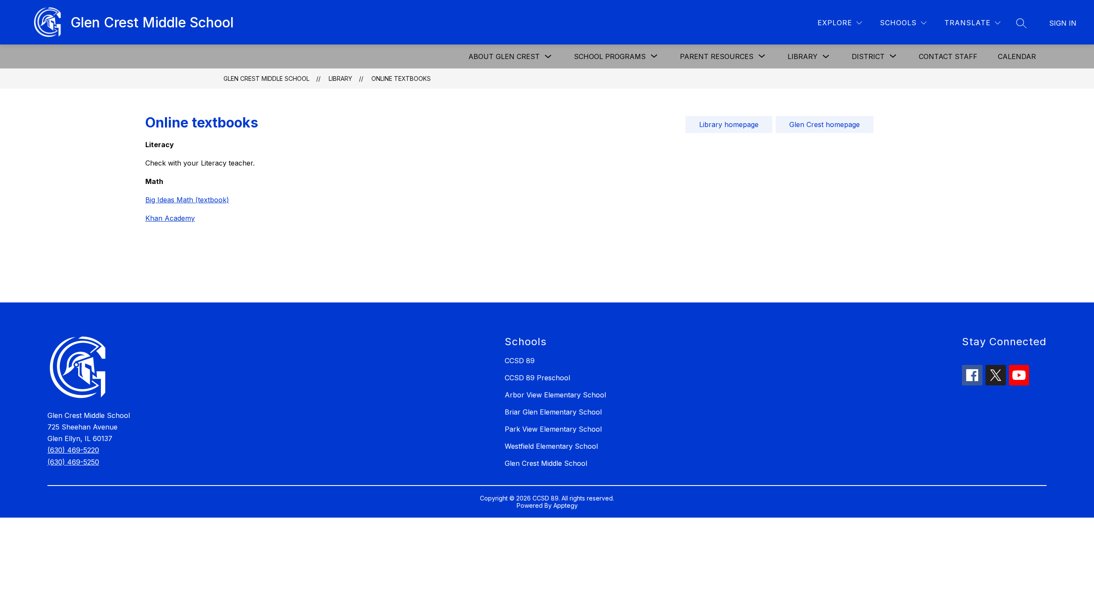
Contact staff (948, 56)
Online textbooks (401, 78)
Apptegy (565, 505)
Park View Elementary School (553, 429)
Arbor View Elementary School (555, 395)
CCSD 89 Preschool (537, 377)
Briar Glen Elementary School (553, 412)
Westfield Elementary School (551, 446)
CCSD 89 (520, 360)
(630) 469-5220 (73, 450)
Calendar (1017, 56)
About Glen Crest (504, 56)
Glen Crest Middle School (266, 78)
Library (803, 56)
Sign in (1062, 23)
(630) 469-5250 (73, 462)
